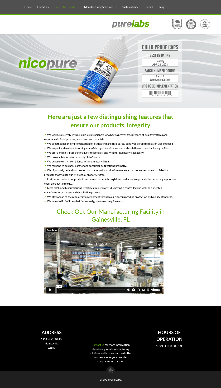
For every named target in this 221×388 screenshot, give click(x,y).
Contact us (98, 344)
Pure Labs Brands (64, 6)
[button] (77, 7)
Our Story (43, 6)
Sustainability (130, 6)
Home (28, 6)
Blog (162, 6)
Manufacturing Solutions (98, 6)
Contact (148, 6)
